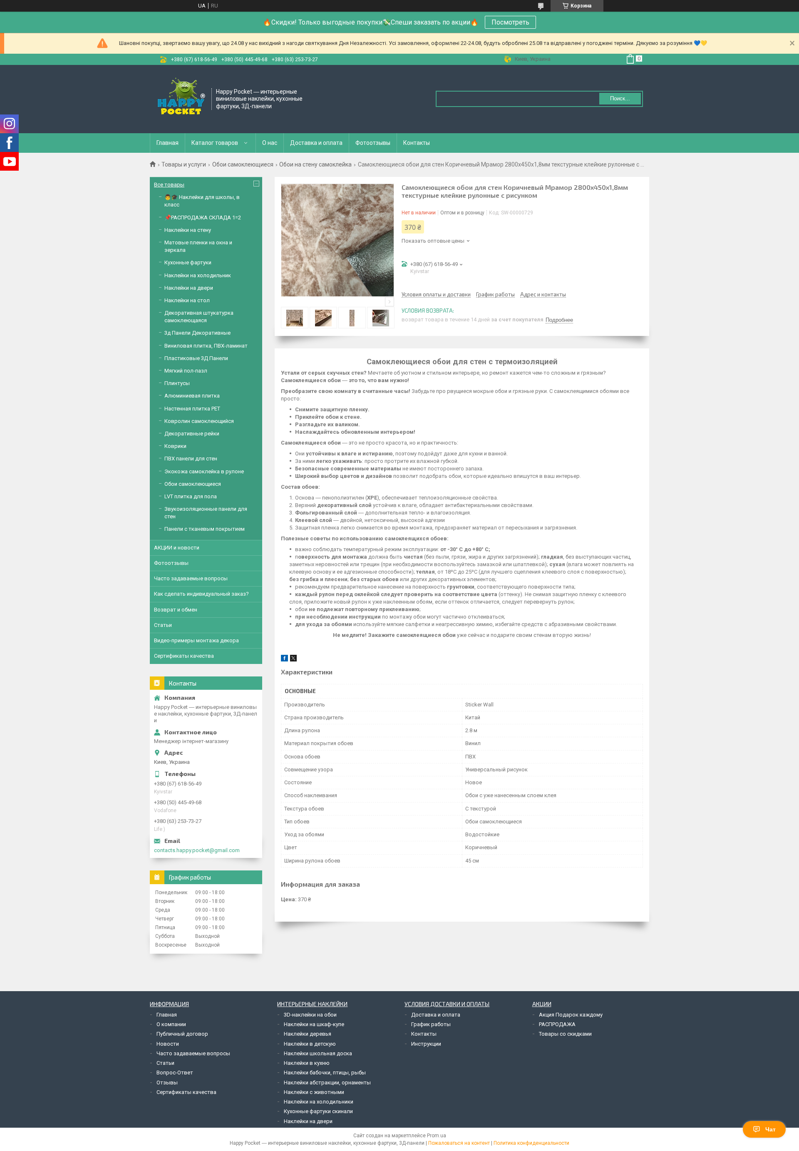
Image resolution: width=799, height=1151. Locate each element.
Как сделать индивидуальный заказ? (201, 594)
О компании (171, 1024)
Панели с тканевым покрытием (204, 529)
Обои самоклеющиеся (242, 164)
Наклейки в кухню (307, 1063)
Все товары (169, 184)
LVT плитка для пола (190, 496)
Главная (167, 142)
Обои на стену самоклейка (315, 164)
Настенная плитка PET (192, 408)
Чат (770, 1129)
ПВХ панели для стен (190, 458)
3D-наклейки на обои (310, 1015)
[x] (293, 659)
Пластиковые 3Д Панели (196, 358)
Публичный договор (182, 1034)
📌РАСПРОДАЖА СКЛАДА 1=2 (202, 217)
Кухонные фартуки (187, 262)
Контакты (416, 142)
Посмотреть (510, 22)
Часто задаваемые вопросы (191, 578)
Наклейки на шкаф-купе (314, 1024)
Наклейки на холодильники (318, 1102)
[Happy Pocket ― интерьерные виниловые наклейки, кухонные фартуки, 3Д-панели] (181, 98)
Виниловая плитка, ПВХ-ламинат (206, 346)
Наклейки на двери (188, 288)
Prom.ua (436, 1136)
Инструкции (426, 1044)
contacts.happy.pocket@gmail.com (197, 850)
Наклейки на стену (187, 230)
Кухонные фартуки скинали (318, 1111)
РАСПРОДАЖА (557, 1024)
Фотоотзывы (372, 142)
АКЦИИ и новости (176, 547)
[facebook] (284, 659)
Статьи (163, 625)
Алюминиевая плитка (192, 396)
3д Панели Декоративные (197, 333)
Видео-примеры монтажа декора (196, 640)
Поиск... (620, 98)
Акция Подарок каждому (571, 1015)
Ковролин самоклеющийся (199, 421)
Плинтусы (177, 383)
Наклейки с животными (314, 1092)
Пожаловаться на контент (459, 1143)
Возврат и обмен (175, 610)
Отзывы (167, 1082)
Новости (167, 1044)
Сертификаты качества (184, 656)
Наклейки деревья (307, 1034)
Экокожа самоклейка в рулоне (204, 471)
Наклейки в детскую (310, 1044)
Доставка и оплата (316, 142)
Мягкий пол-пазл (185, 371)
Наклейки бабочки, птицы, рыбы (325, 1072)
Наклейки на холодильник (197, 275)
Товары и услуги (183, 164)
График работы (431, 1024)
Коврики (175, 446)
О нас (269, 142)
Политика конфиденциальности (531, 1143)
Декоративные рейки (191, 433)
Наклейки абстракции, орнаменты (327, 1082)
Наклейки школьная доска (318, 1053)
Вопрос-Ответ (174, 1072)
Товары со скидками (565, 1034)
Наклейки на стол (187, 300)
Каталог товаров (214, 142)
